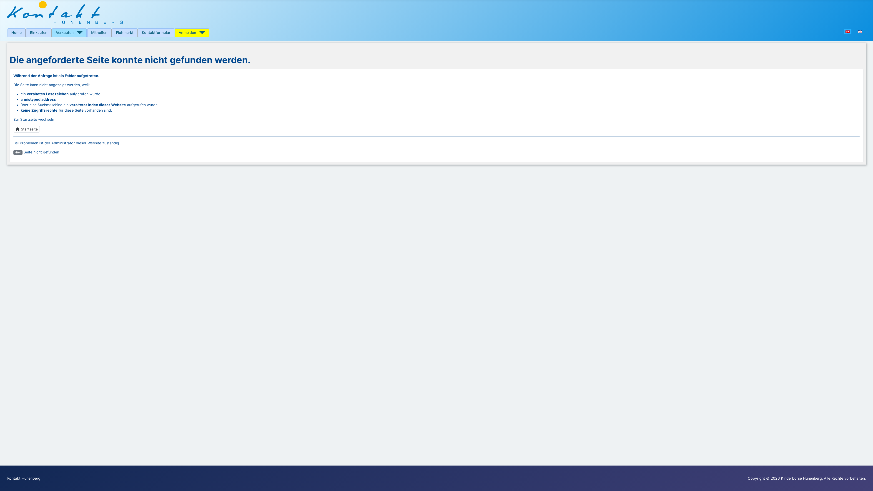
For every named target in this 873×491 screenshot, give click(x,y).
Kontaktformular (156, 32)
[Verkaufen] (78, 32)
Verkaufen (65, 32)
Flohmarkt (124, 32)
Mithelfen (99, 32)
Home (16, 32)
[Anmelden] (200, 32)
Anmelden (187, 32)
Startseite (29, 129)
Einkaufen (39, 32)
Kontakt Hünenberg (23, 478)
